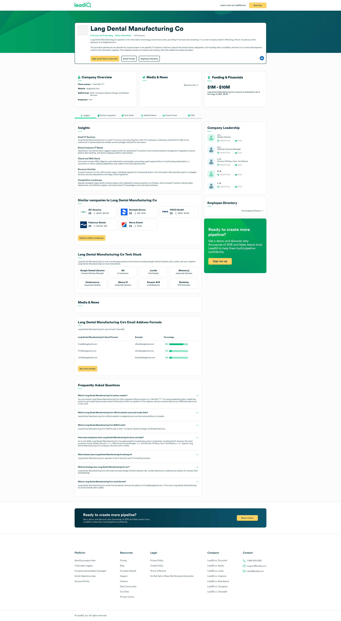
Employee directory (149, 59)
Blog (122, 566)
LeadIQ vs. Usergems (217, 586)
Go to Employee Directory (251, 211)
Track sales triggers (84, 566)
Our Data (124, 592)
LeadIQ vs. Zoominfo (217, 560)
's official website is (121, 414)
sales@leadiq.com (255, 571)
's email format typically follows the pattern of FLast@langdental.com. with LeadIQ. (137, 485)
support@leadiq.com (256, 566)
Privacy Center (127, 597)
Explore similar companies (92, 238)
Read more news (190, 85)
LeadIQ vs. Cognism (216, 576)
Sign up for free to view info (104, 59)
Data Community (128, 586)
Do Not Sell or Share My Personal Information (172, 576)
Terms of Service (158, 571)
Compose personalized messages (90, 571)
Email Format (129, 59)
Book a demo (247, 518)
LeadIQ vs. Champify (217, 592)
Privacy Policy (156, 560)
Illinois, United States (123, 35)
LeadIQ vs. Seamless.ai (218, 581)
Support (124, 576)
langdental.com (127, 416)
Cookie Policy (156, 566)
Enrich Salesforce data (85, 576)
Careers (124, 581)
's (121, 427)
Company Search (128, 571)
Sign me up (220, 261)
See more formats (88, 369)
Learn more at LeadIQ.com (233, 5)
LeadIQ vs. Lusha (215, 571)
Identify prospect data (85, 560)
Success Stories (82, 581)
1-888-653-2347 (254, 561)
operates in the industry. (114, 456)
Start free (258, 5)
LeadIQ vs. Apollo (215, 566)
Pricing (123, 560)
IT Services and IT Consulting (130, 458)
